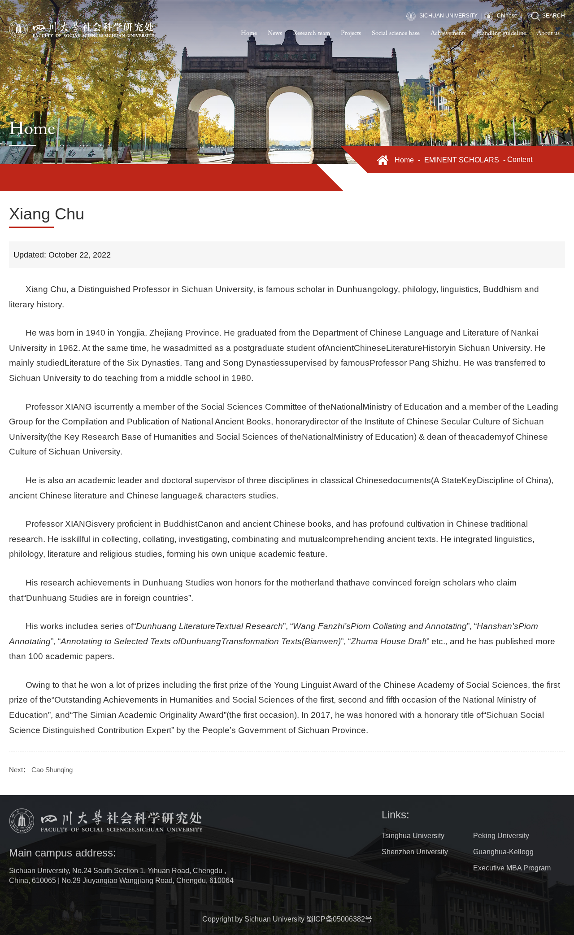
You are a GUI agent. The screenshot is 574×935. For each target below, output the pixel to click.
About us (548, 34)
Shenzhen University (415, 852)
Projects (351, 34)
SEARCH (553, 16)
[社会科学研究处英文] (82, 29)
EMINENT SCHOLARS (461, 160)
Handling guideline (501, 34)
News (275, 34)
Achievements (448, 34)
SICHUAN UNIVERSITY (448, 16)
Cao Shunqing (52, 769)
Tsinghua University (413, 835)
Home (249, 34)
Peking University (501, 835)
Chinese (506, 16)
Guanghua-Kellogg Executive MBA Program (512, 860)
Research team (311, 34)
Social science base (396, 34)
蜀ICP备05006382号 (339, 919)
